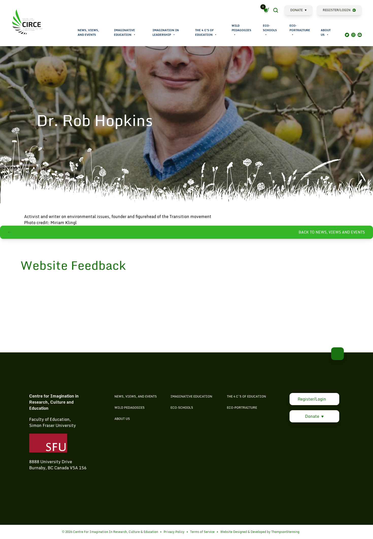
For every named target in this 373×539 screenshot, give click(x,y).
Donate (298, 10)
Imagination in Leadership (165, 32)
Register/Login (336, 10)
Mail (360, 35)
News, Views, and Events (88, 32)
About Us (326, 32)
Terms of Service (202, 532)
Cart (267, 10)
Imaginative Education (124, 32)
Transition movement (190, 216)
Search (280, 11)
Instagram (353, 35)
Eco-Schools (270, 27)
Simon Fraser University (52, 425)
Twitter (347, 35)
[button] (134, 34)
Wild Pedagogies (241, 27)
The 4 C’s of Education (204, 32)
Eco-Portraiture (300, 27)
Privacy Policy (174, 532)
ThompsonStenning (285, 531)
